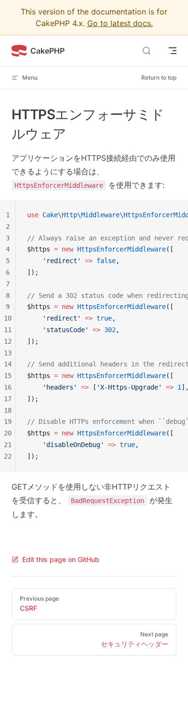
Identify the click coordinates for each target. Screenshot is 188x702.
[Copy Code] (172, 215)
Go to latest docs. (120, 23)
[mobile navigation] (172, 50)
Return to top (158, 77)
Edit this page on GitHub (60, 559)
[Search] (146, 50)
